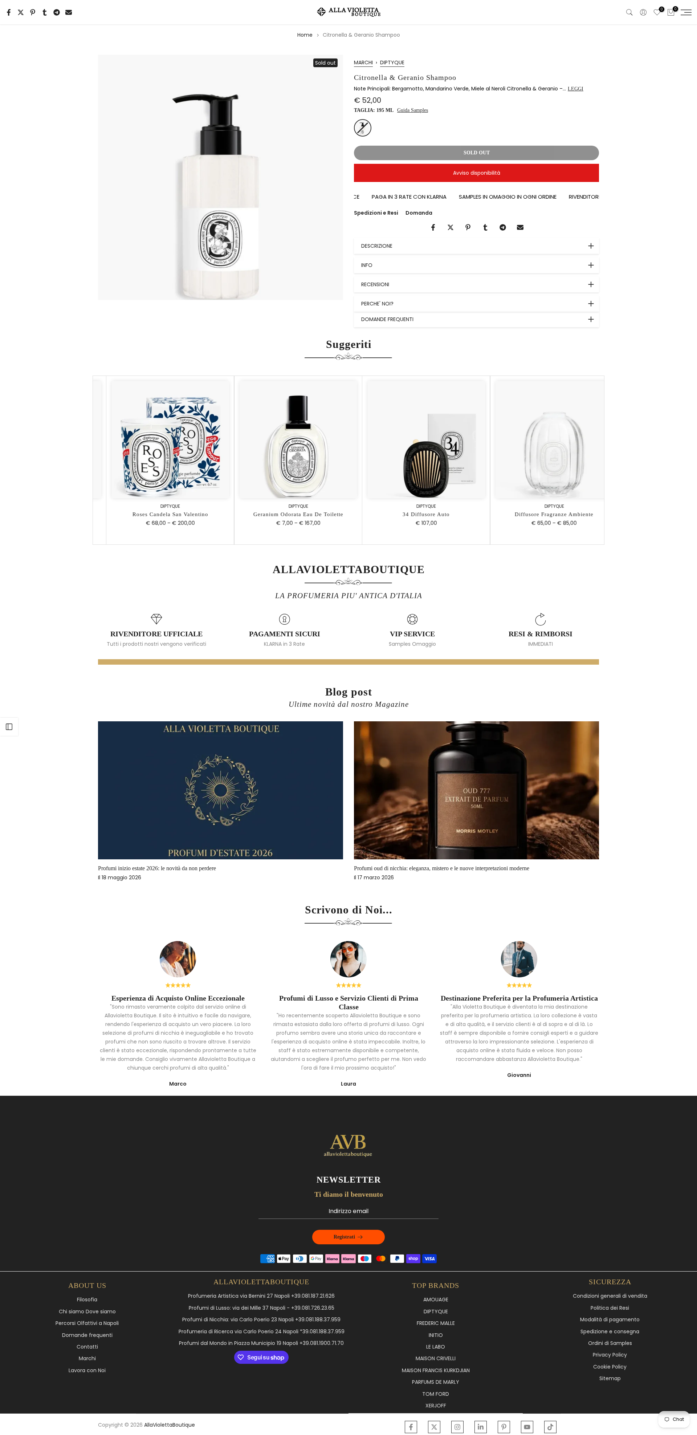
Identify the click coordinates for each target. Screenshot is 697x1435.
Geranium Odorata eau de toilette (285, 514)
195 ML (362, 128)
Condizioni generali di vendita (610, 1296)
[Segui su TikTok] (550, 1427)
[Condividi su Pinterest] (32, 12)
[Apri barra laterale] (9, 727)
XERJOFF (435, 1405)
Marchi (87, 1358)
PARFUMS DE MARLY (435, 1382)
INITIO (436, 1335)
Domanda (418, 212)
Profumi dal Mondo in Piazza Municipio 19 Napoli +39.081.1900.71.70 (261, 1343)
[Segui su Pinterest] (504, 1427)
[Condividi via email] (68, 12)
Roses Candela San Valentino (157, 514)
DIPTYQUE (392, 62)
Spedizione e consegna (609, 1331)
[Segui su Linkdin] (480, 1427)
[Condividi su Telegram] (56, 12)
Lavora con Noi (87, 1370)
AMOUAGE (435, 1299)
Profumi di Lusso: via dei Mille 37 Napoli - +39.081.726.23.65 (261, 1308)
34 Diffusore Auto (413, 514)
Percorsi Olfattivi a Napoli (87, 1323)
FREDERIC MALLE (436, 1323)
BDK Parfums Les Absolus (456, 868)
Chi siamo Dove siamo (87, 1311)
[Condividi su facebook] (8, 12)
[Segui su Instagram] (457, 1427)
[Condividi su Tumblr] (44, 12)
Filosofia (87, 1299)
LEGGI (575, 89)
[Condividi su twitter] (20, 12)
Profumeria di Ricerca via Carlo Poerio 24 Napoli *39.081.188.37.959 (262, 1331)
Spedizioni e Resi (376, 212)
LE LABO (435, 1346)
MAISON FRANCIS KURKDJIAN (436, 1370)
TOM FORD (435, 1394)
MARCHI (363, 62)
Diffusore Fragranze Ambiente (541, 514)
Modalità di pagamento (610, 1319)
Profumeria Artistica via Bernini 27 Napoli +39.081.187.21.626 (261, 1296)
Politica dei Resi (610, 1308)
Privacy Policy (610, 1354)
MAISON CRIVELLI (436, 1358)
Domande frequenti (87, 1335)
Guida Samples (412, 110)
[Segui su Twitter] (434, 1427)
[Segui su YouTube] (527, 1427)
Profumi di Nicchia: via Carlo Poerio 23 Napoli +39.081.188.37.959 (261, 1319)
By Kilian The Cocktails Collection (209, 868)
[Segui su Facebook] (411, 1427)
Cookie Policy (610, 1366)
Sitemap (610, 1378)
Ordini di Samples (610, 1343)
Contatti (87, 1346)
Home (305, 34)
